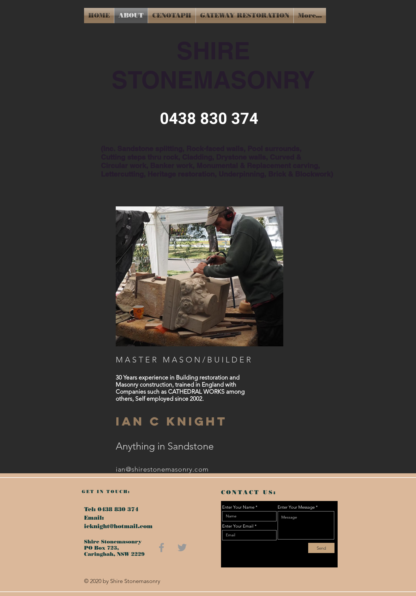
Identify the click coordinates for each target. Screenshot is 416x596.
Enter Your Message (296, 507)
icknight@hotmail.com (118, 526)
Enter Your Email (238, 526)
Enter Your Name (238, 507)
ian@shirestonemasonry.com (162, 469)
